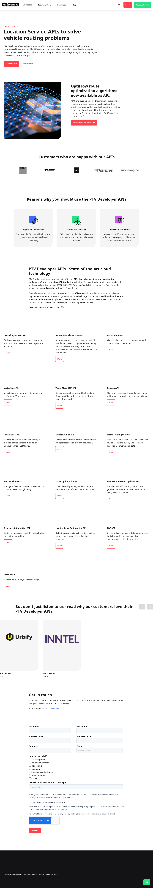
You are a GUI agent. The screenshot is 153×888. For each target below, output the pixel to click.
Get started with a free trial (84, 122)
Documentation (44, 5)
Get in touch (28, 64)
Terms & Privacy (51, 874)
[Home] (10, 5)
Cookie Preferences (30, 874)
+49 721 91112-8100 (52, 708)
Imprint (41, 874)
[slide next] (150, 606)
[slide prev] (142, 606)
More (8, 353)
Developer (27, 4)
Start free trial (11, 64)
